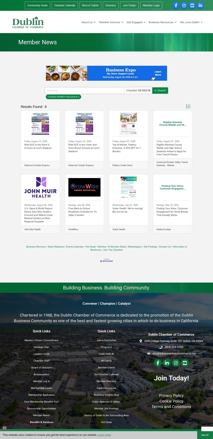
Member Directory (106, 381)
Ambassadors (41, 374)
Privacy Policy (171, 395)
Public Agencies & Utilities (106, 401)
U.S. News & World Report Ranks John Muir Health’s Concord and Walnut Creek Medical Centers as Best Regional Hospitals (38, 215)
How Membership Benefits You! (41, 401)
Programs (106, 347)
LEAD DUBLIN (106, 353)
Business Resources (161, 22)
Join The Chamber (113, 250)
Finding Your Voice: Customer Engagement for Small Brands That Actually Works (172, 211)
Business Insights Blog (106, 394)
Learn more (104, 435)
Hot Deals (91, 246)
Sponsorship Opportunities (41, 408)
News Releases (56, 246)
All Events (106, 360)
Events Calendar (75, 246)
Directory (110, 5)
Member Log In (41, 381)
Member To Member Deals (112, 246)
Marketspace (135, 246)
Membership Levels (41, 388)
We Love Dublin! (190, 22)
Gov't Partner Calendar (106, 374)
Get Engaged (134, 22)
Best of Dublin (90, 5)
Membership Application (41, 394)
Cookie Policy (171, 401)
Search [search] (161, 90)
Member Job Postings (106, 408)
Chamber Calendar (64, 5)
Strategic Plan (41, 347)
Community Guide (37, 5)
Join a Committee (106, 340)
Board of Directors (41, 367)
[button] (188, 106)
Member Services (109, 22)
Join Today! (129, 5)
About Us (87, 22)
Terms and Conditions (171, 406)
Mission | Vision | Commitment (41, 340)
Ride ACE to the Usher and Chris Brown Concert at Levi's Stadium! (84, 147)
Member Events (106, 367)
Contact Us (165, 246)
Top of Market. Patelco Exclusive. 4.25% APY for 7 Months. (126, 147)
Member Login (151, 5)
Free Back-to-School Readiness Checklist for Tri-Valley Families (82, 211)
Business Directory (36, 246)
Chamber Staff (41, 360)
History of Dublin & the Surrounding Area (106, 415)
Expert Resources (106, 388)
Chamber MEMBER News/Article (62, 97)
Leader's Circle (42, 353)
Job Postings (150, 246)
